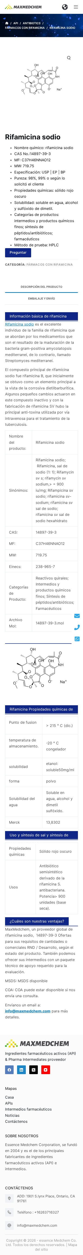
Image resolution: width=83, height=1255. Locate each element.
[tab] (41, 287)
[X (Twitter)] (33, 1069)
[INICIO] (7, 23)
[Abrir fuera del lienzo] (76, 7)
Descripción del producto (41, 286)
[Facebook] (9, 1069)
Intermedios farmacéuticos (28, 1109)
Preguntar (18, 252)
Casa (9, 1097)
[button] (65, 7)
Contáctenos (16, 1121)
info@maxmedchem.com (37, 1225)
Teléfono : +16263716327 (38, 1212)
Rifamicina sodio (19, 324)
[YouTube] (45, 1069)
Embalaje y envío (41, 298)
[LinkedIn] (21, 1069)
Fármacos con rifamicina (50, 264)
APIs (9, 1103)
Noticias (12, 1115)
